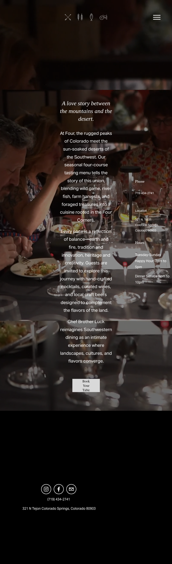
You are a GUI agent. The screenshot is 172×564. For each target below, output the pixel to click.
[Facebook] (59, 489)
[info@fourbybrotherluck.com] (71, 489)
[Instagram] (46, 489)
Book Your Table (86, 385)
